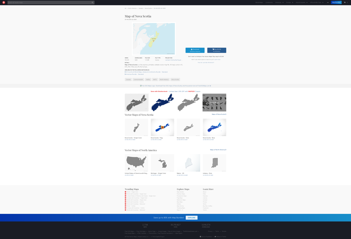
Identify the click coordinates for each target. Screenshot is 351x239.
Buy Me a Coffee (207, 206)
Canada (141, 8)
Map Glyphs (178, 233)
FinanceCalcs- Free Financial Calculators (161, 233)
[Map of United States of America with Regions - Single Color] (136, 163)
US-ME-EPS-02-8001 (182, 175)
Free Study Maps (130, 233)
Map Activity (180, 206)
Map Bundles (336, 2)
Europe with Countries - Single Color (137, 198)
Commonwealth (138, 79)
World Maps (259, 2)
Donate (224, 231)
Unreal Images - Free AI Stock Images (169, 231)
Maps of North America (217, 150)
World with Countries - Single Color (136, 194)
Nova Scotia (148, 8)
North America (132, 8)
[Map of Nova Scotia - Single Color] (136, 127)
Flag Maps (180, 198)
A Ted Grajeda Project (157, 236)
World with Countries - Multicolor (136, 204)
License (205, 198)
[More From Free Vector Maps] (327, 2)
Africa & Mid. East (315, 2)
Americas (278, 2)
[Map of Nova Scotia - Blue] (214, 127)
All (125, 8)
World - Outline (131, 206)
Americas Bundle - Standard (135, 74)
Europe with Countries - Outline (136, 208)
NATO (155, 79)
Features (205, 196)
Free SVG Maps (129, 231)
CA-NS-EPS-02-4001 (208, 139)
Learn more (217, 59)
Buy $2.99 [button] (217, 50)
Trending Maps (181, 208)
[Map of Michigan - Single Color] (162, 163)
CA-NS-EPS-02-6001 (156, 139)
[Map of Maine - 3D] (188, 163)
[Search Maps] (92, 2)
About (204, 192)
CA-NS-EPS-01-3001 (182, 139)
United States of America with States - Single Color (141, 196)
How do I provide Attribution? (206, 62)
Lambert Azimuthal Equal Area (174, 60)
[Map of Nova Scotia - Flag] (162, 127)
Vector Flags (151, 231)
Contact (205, 200)
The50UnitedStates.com (190, 231)
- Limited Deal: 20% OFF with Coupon (175, 91)
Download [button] (195, 50)
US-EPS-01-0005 (129, 175)
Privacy (205, 202)
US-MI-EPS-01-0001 (156, 175)
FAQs (204, 194)
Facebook (205, 208)
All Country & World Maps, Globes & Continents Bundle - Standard (147, 72)
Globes (179, 204)
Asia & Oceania (301, 2)
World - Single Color (132, 192)
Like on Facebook (206, 236)
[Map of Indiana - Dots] (214, 163)
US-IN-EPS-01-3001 (208, 175)
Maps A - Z (180, 210)
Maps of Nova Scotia (218, 114)
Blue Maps (180, 202)
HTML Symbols (141, 233)
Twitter (205, 210)
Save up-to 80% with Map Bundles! (174, 218)
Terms (204, 204)
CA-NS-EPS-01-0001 (130, 139)
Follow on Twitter (221, 236)
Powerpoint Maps (182, 196)
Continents (269, 2)
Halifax (148, 79)
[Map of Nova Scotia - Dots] (188, 127)
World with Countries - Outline (135, 202)
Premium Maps (181, 194)
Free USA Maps (141, 231)
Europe (288, 2)
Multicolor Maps (181, 200)
